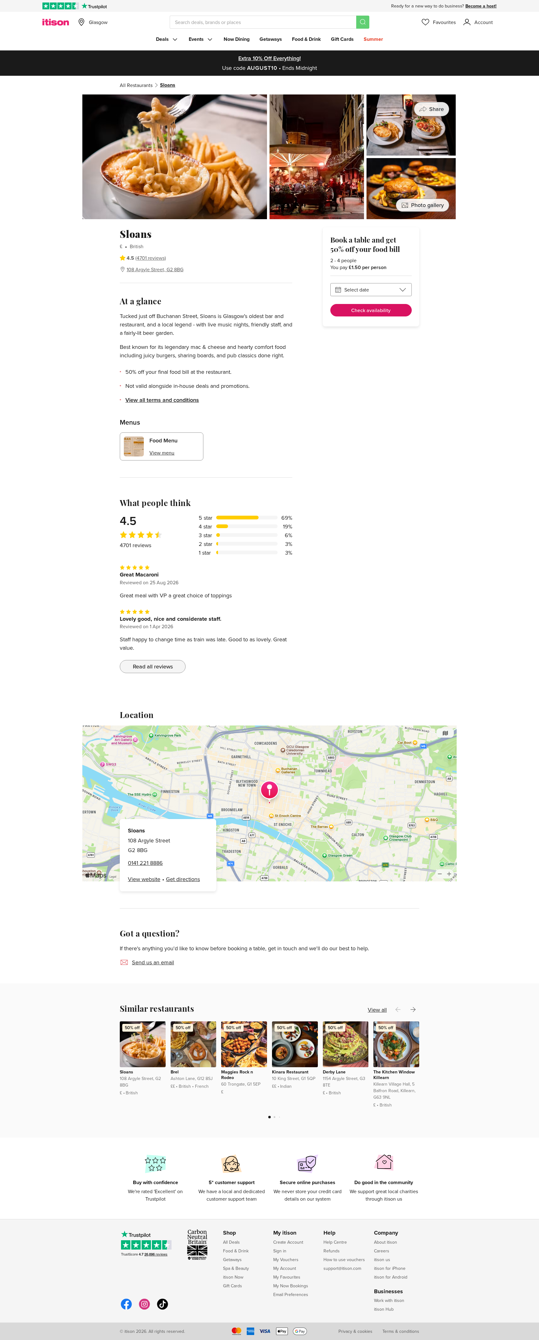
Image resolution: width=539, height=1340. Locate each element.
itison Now (233, 1277)
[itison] (55, 22)
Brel (175, 1072)
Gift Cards (342, 39)
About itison (385, 1242)
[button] (269, 1117)
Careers (381, 1251)
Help (329, 1233)
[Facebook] (126, 1309)
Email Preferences (290, 1294)
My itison (284, 1233)
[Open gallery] (269, 156)
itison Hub (384, 1309)
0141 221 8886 (145, 863)
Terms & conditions (400, 1331)
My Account (284, 1268)
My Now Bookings (290, 1286)
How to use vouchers (344, 1259)
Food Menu (163, 440)
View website (144, 879)
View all (377, 1010)
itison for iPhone (389, 1268)
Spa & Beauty (236, 1268)
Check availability (371, 310)
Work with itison (389, 1300)
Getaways (271, 39)
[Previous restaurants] (398, 1009)
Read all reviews (153, 666)
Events (196, 39)
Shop (229, 1233)
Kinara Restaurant (290, 1072)
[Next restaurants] (413, 1009)
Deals (162, 39)
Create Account (288, 1242)
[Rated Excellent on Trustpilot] (60, 5)
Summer (373, 39)
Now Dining (237, 39)
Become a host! (481, 6)
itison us (382, 1259)
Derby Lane (334, 1072)
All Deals (231, 1242)
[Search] (362, 22)
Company (386, 1233)
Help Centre (335, 1242)
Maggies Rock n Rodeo (237, 1075)
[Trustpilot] (94, 6)
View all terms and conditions (162, 400)
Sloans (126, 1072)
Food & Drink (306, 39)
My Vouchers (286, 1259)
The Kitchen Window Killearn (394, 1075)
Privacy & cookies (355, 1331)
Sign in (279, 1251)
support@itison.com (342, 1268)
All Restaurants (136, 85)
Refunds (331, 1251)
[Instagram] (144, 1309)
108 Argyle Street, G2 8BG (155, 269)
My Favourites (286, 1277)
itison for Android (390, 1277)
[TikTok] (162, 1309)
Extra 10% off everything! (269, 58)
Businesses (388, 1291)
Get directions (183, 879)
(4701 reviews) (150, 257)
